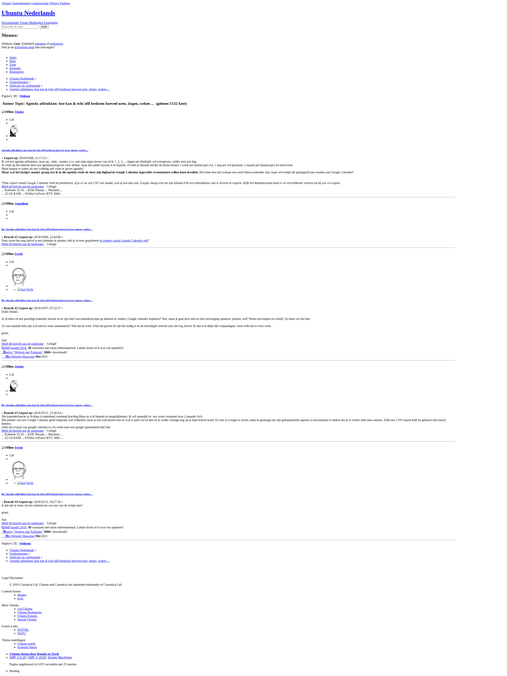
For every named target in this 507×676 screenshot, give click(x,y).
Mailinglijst (36, 22)
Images (21, 595)
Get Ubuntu (24, 608)
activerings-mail (24, 47)
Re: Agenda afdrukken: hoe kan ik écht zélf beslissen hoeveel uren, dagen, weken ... (47, 229)
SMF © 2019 (37, 657)
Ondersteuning (21, 3)
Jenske (19, 111)
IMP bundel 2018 (14, 348)
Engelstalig (51, 22)
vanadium (21, 203)
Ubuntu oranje (26, 643)
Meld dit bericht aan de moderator (23, 186)
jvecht (19, 254)
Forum (24, 22)
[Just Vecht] (25, 289)
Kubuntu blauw (27, 647)
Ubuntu (6, 3)
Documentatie (10, 22)
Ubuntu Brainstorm (29, 612)
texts (20, 598)
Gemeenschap (40, 3)
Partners (65, 3)
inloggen (40, 43)
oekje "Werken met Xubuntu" (23, 352)
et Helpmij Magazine (20, 356)
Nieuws (54, 3)
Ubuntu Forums (27, 616)
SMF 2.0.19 (18, 657)
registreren (56, 43)
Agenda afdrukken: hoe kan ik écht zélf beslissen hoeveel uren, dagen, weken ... (45, 150)
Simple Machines (60, 657)
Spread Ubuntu (26, 619)
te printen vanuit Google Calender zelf (124, 240)
